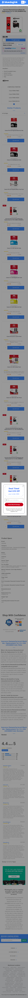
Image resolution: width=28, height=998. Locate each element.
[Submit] (22, 2)
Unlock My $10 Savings (14, 504)
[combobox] (22, 2)
